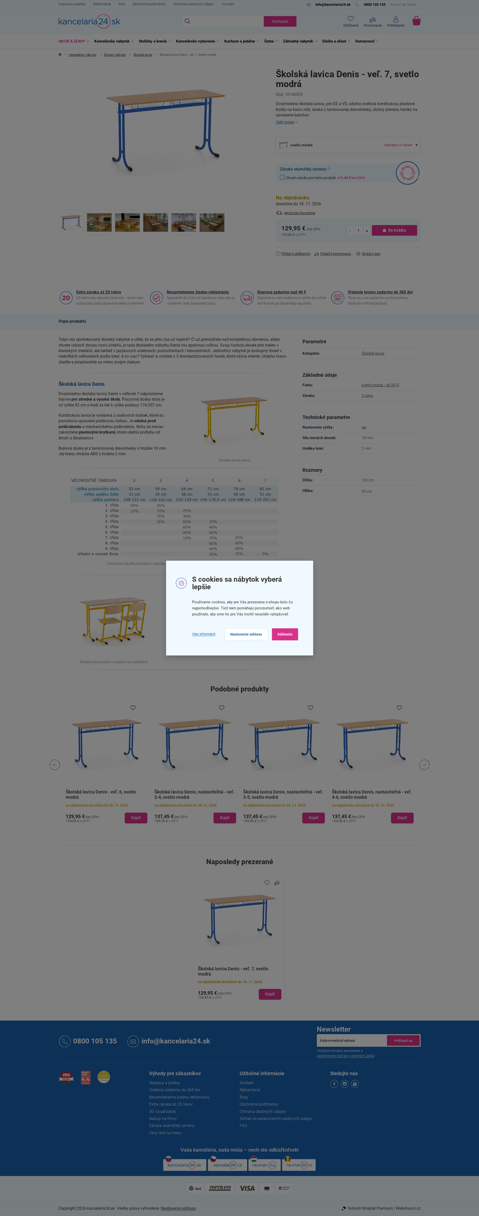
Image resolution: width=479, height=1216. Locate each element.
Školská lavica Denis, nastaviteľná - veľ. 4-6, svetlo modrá (286, 794)
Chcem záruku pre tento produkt (325, 178)
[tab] (72, 321)
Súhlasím (284, 634)
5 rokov (367, 395)
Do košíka (397, 230)
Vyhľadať (280, 21)
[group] (109, 764)
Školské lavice (373, 353)
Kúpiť (270, 994)
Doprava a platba (72, 4)
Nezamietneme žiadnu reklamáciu (198, 292)
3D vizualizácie (162, 1111)
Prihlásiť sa (403, 1040)
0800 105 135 (95, 1041)
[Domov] (60, 55)
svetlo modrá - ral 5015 (380, 385)
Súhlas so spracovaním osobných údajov (276, 1118)
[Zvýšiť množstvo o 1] (366, 230)
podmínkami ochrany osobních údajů (345, 1056)
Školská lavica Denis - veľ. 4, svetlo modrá (370, 794)
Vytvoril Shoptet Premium (370, 1208)
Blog (244, 1097)
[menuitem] (73, 41)
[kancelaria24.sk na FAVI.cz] (66, 1079)
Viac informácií (203, 634)
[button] (109, 813)
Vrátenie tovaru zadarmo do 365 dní (380, 292)
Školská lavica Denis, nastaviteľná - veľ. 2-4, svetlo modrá (109, 794)
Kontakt (228, 4)
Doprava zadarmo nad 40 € (281, 292)
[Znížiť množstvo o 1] (350, 230)
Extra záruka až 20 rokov (98, 292)
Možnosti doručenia (299, 213)
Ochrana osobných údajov (193, 4)
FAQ (121, 4)
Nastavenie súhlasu (246, 634)
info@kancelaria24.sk (176, 1041)
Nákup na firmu (163, 1118)
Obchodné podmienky (149, 4)
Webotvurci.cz (408, 1208)
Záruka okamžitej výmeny (172, 1125)
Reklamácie (102, 4)
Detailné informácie (348, 122)
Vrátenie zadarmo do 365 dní (174, 1089)
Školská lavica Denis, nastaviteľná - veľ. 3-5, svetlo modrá (197, 794)
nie (364, 427)
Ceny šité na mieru (165, 1132)
